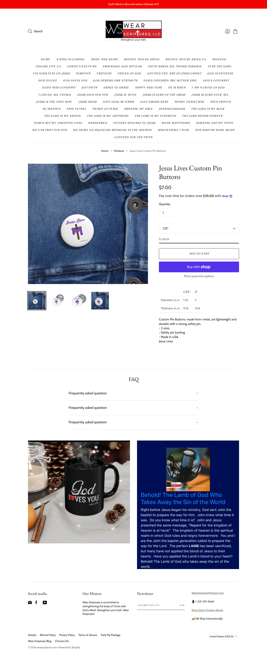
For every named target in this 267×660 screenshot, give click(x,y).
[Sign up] (182, 605)
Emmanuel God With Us (122, 66)
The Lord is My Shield (62, 116)
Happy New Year (148, 87)
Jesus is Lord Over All (210, 94)
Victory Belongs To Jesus (134, 123)
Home (45, 59)
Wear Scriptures (176, 123)
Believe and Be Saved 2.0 (186, 59)
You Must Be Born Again (215, 130)
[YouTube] (45, 603)
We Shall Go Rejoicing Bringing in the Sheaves (112, 130)
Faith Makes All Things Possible (175, 66)
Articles (32, 635)
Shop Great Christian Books (207, 610)
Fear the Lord (219, 66)
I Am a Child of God (208, 87)
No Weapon (52, 109)
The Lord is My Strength (155, 116)
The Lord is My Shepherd (107, 116)
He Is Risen (176, 87)
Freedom (104, 73)
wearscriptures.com (47, 647)
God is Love (47, 80)
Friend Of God (129, 73)
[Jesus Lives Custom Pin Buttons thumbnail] (37, 300)
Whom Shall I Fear (173, 130)
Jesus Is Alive (125, 94)
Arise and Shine (104, 59)
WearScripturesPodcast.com (208, 593)
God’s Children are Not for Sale (170, 80)
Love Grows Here (154, 101)
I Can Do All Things (55, 94)
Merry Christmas (189, 101)
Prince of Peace (105, 109)
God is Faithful (220, 73)
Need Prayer (220, 101)
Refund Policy (48, 635)
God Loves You (75, 80)
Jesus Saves (87, 101)
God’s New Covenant (58, 87)
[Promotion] (79, 492)
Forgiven (83, 73)
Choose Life (62, 641)
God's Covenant (216, 80)
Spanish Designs (172, 109)
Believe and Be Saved (141, 59)
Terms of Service (87, 635)
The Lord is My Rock (208, 109)
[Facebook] (36, 603)
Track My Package (110, 635)
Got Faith (90, 87)
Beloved (219, 59)
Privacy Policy (67, 635)
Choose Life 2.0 (48, 66)
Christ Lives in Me (82, 66)
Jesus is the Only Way (54, 101)
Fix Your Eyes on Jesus (51, 73)
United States (221, 636)
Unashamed (97, 123)
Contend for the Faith (133, 137)
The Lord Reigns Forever (202, 116)
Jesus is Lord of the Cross (164, 94)
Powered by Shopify (69, 647)
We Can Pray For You (49, 130)
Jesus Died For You (92, 94)
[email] (30, 603)
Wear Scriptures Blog (39, 641)
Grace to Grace (116, 87)
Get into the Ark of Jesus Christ (174, 73)
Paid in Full (76, 109)
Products (119, 151)
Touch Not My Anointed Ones (58, 123)
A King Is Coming (70, 59)
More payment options (199, 276)
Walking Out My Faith (214, 123)
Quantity (164, 204)
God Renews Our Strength (115, 80)
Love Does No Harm (118, 101)
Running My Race (139, 109)
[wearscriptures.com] (133, 31)
